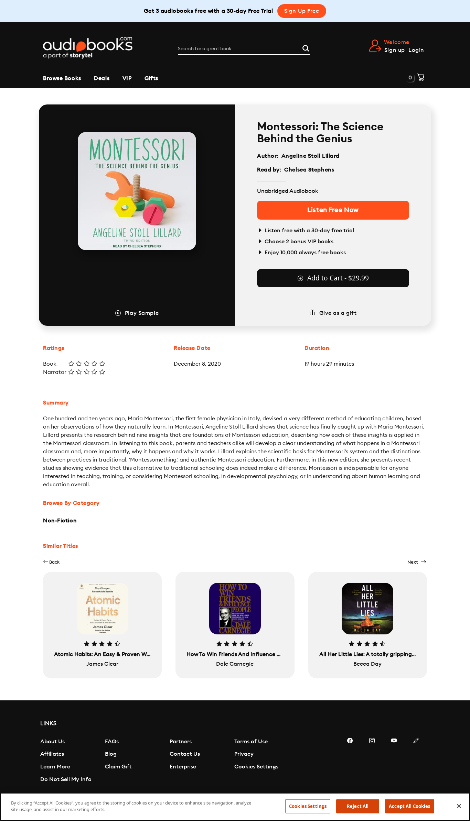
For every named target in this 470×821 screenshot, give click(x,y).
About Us (52, 741)
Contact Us (185, 754)
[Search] (305, 47)
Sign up (394, 50)
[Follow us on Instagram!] (372, 761)
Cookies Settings (256, 766)
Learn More (55, 766)
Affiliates (52, 754)
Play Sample (142, 313)
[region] (235, 807)
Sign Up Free (301, 11)
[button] (51, 562)
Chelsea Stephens (309, 170)
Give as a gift (338, 313)
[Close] (459, 805)
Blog (111, 754)
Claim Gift (118, 766)
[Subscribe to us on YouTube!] (394, 761)
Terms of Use (251, 741)
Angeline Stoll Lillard (310, 156)
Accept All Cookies (409, 806)
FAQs (112, 741)
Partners (181, 741)
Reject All (357, 806)
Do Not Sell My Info (66, 779)
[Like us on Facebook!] (350, 761)
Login (416, 50)
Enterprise (183, 766)
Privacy (244, 754)
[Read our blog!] (416, 761)
